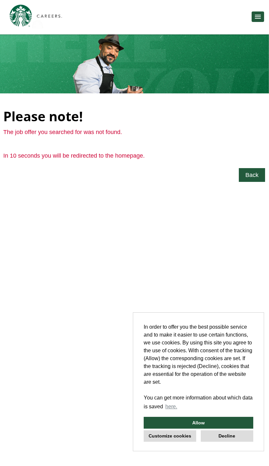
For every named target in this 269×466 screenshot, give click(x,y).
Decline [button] (226, 435)
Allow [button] (198, 422)
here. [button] (171, 406)
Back (252, 175)
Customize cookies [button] (170, 435)
